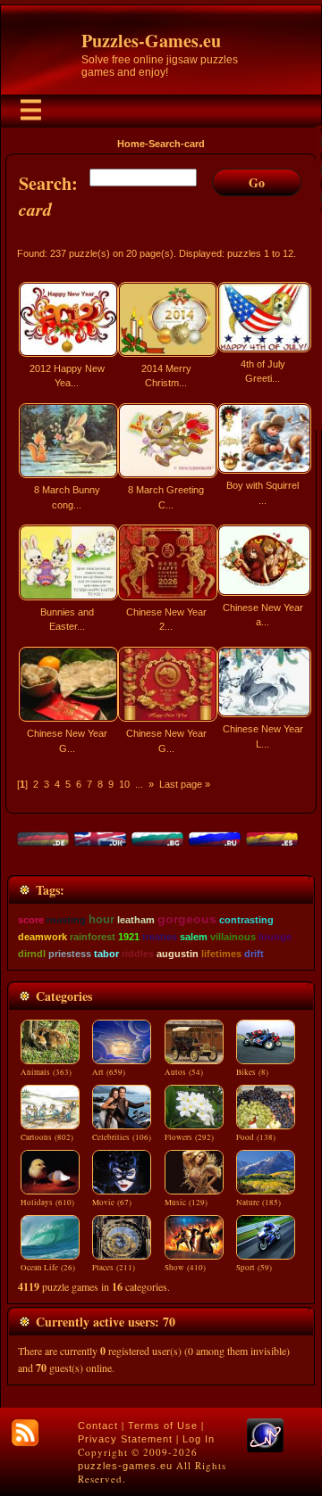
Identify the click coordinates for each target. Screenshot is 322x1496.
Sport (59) (254, 1267)
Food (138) (255, 1137)
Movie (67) (111, 1202)
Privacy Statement (125, 1439)
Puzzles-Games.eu (151, 41)
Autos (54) (184, 1072)
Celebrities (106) (121, 1137)
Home (131, 143)
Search (164, 143)
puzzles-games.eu (125, 1465)
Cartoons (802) (47, 1137)
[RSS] (25, 1432)
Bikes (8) (252, 1072)
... (139, 784)
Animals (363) (46, 1072)
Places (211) (113, 1267)
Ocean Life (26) (48, 1267)
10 (124, 784)
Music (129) (186, 1202)
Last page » (184, 784)
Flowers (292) (189, 1137)
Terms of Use (163, 1425)
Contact (98, 1425)
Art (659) (108, 1072)
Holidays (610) (47, 1202)
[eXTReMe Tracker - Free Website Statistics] (265, 1448)
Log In (198, 1439)
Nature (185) (258, 1202)
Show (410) (185, 1267)
